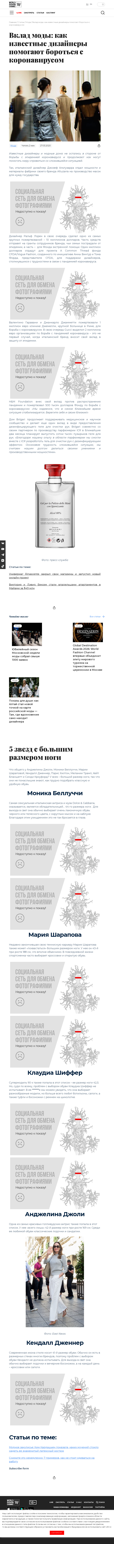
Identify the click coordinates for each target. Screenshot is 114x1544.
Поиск (101, 1502)
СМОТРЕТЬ (29, 13)
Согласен (57, 1533)
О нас (79, 1502)
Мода (28, 22)
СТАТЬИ (40, 13)
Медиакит (76, 1507)
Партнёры (100, 1507)
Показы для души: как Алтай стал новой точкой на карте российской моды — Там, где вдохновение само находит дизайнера (24, 711)
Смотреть (60, 1502)
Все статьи (95, 616)
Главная (12, 22)
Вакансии (88, 1507)
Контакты (89, 1502)
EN (91, 4)
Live (51, 1502)
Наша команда (61, 1507)
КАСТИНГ (50, 13)
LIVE (19, 13)
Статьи (21, 22)
